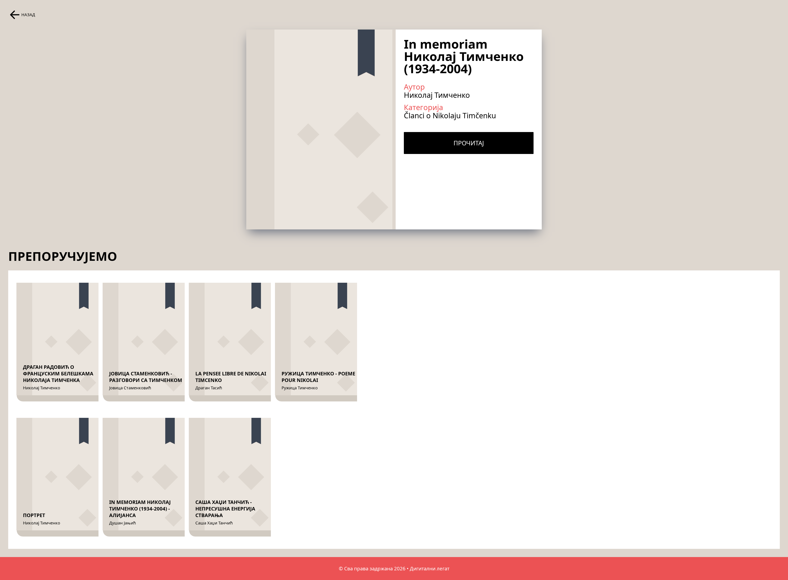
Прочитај (469, 143)
